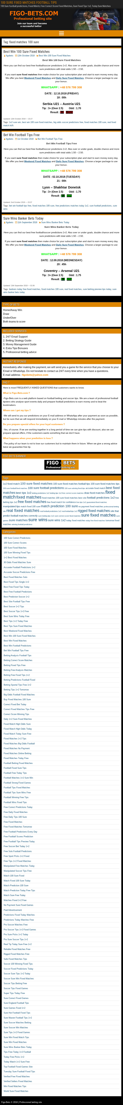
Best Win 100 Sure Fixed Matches (26, 52)
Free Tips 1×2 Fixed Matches (17, 861)
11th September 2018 (27, 222)
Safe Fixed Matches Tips (15, 959)
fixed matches (28, 497)
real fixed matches (73, 289)
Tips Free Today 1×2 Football (17, 1052)
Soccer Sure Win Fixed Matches (19, 978)
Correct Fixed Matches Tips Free (19, 709)
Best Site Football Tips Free (17, 601)
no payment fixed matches (90, 506)
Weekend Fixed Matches (37, 78)
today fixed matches (75, 520)
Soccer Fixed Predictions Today (18, 969)
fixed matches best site (75, 498)
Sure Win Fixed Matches (15, 1042)
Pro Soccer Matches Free (16, 924)
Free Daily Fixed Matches (16, 812)
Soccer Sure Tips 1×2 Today (17, 973)
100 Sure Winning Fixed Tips (17, 552)
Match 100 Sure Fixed (14, 875)
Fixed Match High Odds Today (18, 729)
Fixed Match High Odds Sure (17, 724)
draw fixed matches (94, 493)
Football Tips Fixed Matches (17, 787)
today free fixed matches (95, 521)
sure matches (18, 520)
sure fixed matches (98, 515)
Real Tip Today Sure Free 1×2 (18, 944)
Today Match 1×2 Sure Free (17, 1062)
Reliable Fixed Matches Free (17, 949)
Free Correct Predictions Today (18, 807)
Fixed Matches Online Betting (17, 753)
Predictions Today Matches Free (19, 920)
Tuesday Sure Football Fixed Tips (19, 1071)
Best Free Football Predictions (18, 592)
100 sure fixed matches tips (105, 483)
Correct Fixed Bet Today (15, 704)
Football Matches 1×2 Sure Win (18, 778)
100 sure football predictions (46, 488)
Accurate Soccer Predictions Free (19, 572)
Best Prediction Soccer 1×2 (16, 597)
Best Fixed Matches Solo (15, 577)
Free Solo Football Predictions (18, 851)
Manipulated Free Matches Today (19, 866)
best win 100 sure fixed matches (37, 122)
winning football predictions (22, 524)
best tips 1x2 (23, 492)
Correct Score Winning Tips (16, 714)
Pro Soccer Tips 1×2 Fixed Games (20, 929)
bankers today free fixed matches (24, 289)
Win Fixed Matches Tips (15, 1086)
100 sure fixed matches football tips (71, 483)
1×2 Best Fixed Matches (15, 557)
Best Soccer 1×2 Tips (14, 606)
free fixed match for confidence (61, 502)
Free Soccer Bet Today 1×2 (16, 846)
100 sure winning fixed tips (75, 488)
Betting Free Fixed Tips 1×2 (17, 675)
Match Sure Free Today (14, 895)
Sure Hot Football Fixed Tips (17, 1013)
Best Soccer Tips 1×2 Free (16, 611)
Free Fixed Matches (13, 822)
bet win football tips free (20, 205)
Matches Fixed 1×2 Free (15, 900)
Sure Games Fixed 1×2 (14, 1008)
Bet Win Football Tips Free (21, 135)
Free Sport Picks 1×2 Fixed (16, 856)
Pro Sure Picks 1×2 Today (16, 934)
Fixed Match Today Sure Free (17, 734)
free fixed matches (32, 502)
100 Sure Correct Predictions (17, 538)
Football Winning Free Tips (16, 797)
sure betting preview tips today (97, 289)
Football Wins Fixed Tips (15, 802)
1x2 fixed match (11, 483)
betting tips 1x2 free (57, 493)
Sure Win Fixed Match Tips (16, 1037)
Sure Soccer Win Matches (16, 1027)
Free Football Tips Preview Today (19, 841)
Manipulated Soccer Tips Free (18, 871)
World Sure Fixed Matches (16, 1091)
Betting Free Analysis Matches (18, 670)
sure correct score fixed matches (68, 516)
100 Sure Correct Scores (15, 543)
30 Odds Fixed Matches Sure (17, 562)
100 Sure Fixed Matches (15, 548)
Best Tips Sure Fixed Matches (18, 626)
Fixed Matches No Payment (17, 748)
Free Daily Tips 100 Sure (15, 817)
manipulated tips (11, 506)
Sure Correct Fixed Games (16, 998)
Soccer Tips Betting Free (15, 983)
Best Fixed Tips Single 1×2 (16, 582)
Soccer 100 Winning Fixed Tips (18, 964)
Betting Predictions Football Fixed (19, 680)
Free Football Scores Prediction (18, 836)
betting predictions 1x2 (40, 493)
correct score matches (75, 493)
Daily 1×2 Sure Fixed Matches (18, 719)
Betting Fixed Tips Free (14, 665)
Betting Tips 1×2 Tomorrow (16, 689)
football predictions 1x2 (101, 497)
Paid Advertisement (13, 910)
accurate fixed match (95, 488)
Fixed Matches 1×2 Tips (15, 738)
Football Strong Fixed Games (17, 783)
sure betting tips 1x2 (46, 516)
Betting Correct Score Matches (18, 660)
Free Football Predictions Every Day (20, 832)
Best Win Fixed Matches (15, 641)
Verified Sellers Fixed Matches (18, 1081)
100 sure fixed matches (36, 483)
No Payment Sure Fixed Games (18, 905)
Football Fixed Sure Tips (15, 768)
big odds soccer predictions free (68, 122)
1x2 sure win (15, 122)
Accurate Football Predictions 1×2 (19, 567)
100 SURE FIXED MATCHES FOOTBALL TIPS (29, 2)
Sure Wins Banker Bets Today (23, 218)
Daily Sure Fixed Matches (70, 78)
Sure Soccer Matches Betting (17, 1022)
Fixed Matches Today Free (16, 758)
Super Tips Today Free (14, 993)
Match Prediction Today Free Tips (19, 890)
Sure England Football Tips (16, 1003)
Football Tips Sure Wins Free (17, 792)
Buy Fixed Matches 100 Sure (17, 699)
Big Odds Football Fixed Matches (19, 694)
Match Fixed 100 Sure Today (17, 880)
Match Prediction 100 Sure (16, 885)
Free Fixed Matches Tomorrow (18, 827)
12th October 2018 (26, 55)
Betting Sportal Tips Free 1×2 (17, 685)
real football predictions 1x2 (50, 511)
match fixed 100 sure (30, 506)
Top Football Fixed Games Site (18, 1067)
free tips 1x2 (81, 502)
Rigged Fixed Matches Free (16, 954)
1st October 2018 (25, 139)
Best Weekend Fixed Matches (18, 631)
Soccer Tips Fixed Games (16, 988)
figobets (9, 55)
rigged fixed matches (94, 511)
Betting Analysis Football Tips (17, 655)
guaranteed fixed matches (97, 502)
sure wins (37, 519)
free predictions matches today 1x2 (72, 205)
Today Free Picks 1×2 (14, 1057)
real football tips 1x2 (69, 511)
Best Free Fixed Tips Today (16, 587)
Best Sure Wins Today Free (16, 616)
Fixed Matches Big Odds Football (19, 743)
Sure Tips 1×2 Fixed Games (17, 1032)
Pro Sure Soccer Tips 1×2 (16, 939)
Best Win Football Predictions (17, 645)
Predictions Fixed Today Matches (19, 915)
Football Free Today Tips (15, 773)
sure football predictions (101, 205)
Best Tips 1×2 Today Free (16, 621)
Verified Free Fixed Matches (17, 1076)
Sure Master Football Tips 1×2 (18, 1018)
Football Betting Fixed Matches (18, 763)
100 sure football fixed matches (15, 488)
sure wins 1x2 (57, 520)
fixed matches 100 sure (95, 122)
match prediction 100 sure (59, 506)
